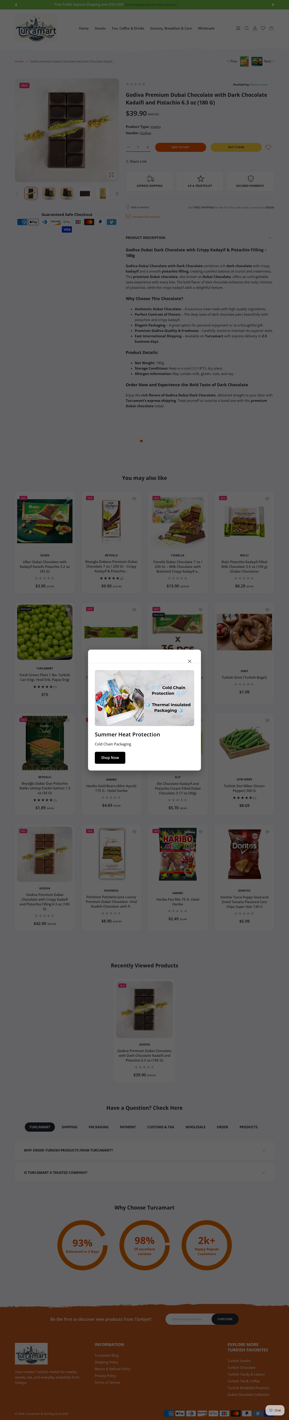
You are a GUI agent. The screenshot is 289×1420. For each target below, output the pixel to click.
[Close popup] (189, 661)
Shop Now (110, 757)
